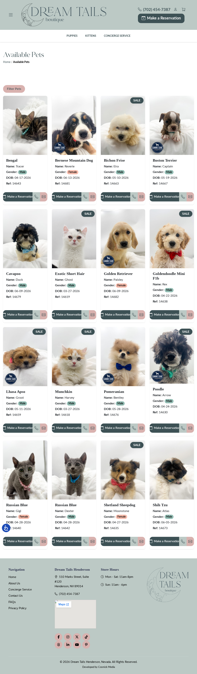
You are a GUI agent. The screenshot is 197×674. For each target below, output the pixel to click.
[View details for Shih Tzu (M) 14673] (172, 469)
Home (6, 62)
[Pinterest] (86, 645)
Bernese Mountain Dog (74, 160)
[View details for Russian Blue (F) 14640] (25, 469)
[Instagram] (68, 637)
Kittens (90, 35)
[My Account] (175, 10)
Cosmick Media (106, 667)
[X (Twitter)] (77, 637)
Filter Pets (14, 88)
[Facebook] (58, 637)
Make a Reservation (164, 18)
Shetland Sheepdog (119, 505)
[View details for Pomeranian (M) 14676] (123, 356)
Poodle (158, 389)
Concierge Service (117, 35)
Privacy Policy (17, 608)
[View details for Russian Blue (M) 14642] (74, 469)
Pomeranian (114, 391)
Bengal (12, 160)
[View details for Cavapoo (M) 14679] (25, 238)
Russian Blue (17, 505)
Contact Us (15, 595)
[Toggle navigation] (10, 15)
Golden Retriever (118, 273)
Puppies (72, 35)
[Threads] (58, 645)
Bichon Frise (114, 160)
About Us (14, 583)
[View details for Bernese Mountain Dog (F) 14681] (74, 125)
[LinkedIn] (68, 645)
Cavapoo (13, 273)
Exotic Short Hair (70, 273)
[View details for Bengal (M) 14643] (25, 125)
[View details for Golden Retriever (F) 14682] (123, 238)
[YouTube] (77, 645)
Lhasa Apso (15, 391)
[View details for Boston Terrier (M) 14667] (172, 125)
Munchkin (63, 391)
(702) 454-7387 (69, 594)
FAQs (12, 602)
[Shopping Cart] (183, 10)
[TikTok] (86, 637)
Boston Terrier (165, 160)
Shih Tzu (160, 505)
